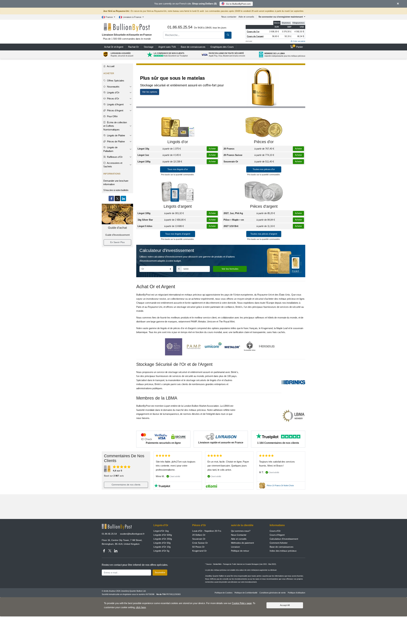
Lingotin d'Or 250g (162, 539)
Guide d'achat (117, 227)
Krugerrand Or (199, 550)
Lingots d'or (177, 142)
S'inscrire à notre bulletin (115, 190)
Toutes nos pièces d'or (264, 169)
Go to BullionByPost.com (238, 4)
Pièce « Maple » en (234, 219)
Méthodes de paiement (242, 543)
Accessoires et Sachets (112, 165)
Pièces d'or (264, 142)
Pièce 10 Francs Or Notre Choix (280, 485)
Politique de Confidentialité (246, 593)
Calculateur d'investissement (284, 539)
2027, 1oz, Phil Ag (233, 213)
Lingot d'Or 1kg (161, 531)
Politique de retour (240, 550)
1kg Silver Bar (145, 219)
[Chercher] (227, 35)
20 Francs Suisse (233, 155)
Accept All (285, 605)
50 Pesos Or (198, 547)
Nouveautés (112, 86)
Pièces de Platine (115, 141)
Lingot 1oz (143, 155)
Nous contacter (228, 16)
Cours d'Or (275, 531)
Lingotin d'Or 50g (162, 543)
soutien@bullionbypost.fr (132, 533)
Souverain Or (231, 161)
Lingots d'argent (178, 206)
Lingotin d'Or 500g (162, 535)
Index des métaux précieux (283, 550)
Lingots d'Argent (115, 104)
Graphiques (222, 46)
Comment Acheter (279, 543)
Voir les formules (230, 269)
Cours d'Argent (277, 535)
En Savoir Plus (117, 242)
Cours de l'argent (255, 36)
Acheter (212, 148)
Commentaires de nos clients (126, 484)
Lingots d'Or (112, 92)
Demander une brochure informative (115, 182)
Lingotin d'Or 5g (161, 550)
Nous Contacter (239, 535)
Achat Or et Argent (113, 46)
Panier (298, 46)
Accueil (110, 66)
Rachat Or (133, 46)
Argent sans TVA (167, 46)
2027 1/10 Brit (231, 226)
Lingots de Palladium (110, 149)
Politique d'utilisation (296, 593)
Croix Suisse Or (200, 543)
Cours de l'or (253, 31)
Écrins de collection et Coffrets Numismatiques (115, 126)
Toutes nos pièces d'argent (263, 234)
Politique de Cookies (223, 593)
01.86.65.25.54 (109, 533)
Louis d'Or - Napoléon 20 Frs (206, 531)
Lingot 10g (143, 148)
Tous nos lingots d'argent (177, 234)
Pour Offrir (112, 116)
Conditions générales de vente (272, 593)
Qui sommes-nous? (241, 531)
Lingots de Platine (115, 135)
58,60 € (275, 36)
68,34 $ (300, 36)
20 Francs (229, 148)
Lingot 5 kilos (145, 226)
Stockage (148, 46)
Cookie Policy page (242, 603)
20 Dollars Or (198, 535)
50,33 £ (288, 36)
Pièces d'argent (264, 206)
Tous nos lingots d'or (177, 169)
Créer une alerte (298, 41)
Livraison (235, 547)
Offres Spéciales (115, 80)
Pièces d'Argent (114, 110)
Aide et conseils (246, 16)
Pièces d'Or (112, 98)
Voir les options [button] (149, 91)
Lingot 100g (144, 161)
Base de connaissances (193, 46)
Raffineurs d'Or (114, 157)
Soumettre (160, 572)
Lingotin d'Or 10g (162, 547)
